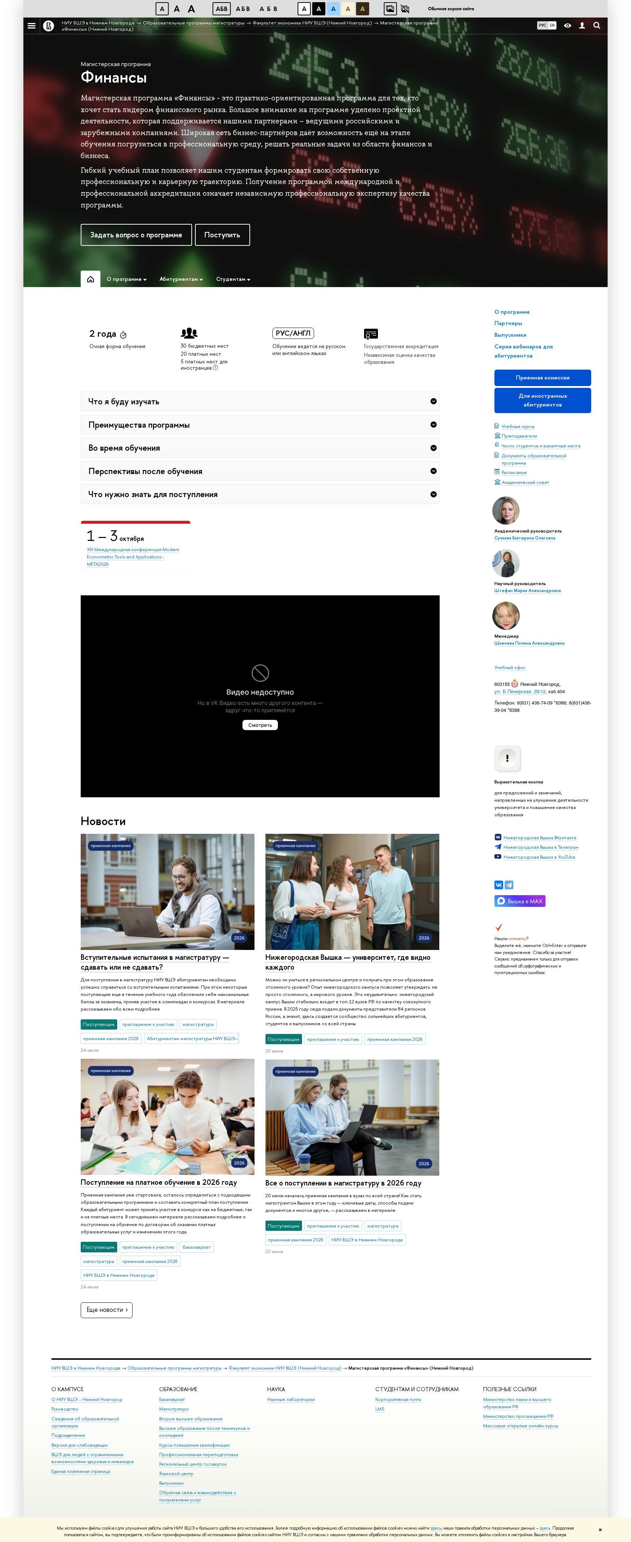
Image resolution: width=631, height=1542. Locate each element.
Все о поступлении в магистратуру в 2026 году (343, 1183)
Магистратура (173, 1409)
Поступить (222, 235)
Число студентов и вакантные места (541, 445)
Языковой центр (176, 1473)
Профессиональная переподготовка (198, 1454)
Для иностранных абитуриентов (543, 400)
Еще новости (105, 1309)
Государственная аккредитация (401, 346)
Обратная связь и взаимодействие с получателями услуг (197, 1496)
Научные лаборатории (291, 1399)
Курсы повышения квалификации (194, 1445)
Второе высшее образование (191, 1419)
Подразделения (68, 1435)
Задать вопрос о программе (136, 235)
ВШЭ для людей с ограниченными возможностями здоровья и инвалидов (92, 1458)
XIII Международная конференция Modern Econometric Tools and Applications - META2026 (133, 556)
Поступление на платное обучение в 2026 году (159, 1182)
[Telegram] (509, 885)
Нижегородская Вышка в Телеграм (541, 847)
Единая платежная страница (80, 1471)
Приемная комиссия (543, 377)
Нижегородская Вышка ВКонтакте (540, 837)
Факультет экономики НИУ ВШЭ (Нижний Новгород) (285, 1368)
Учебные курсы (518, 426)
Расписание (514, 472)
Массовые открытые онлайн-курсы (520, 1426)
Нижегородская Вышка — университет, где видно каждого (348, 962)
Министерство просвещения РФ (518, 1416)
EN (552, 25)
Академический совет (526, 482)
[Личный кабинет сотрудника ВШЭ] (582, 26)
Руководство (65, 1409)
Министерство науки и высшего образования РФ (517, 1403)
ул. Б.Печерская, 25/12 (520, 691)
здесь (436, 1528)
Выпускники (171, 1483)
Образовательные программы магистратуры (174, 1368)
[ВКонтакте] (498, 885)
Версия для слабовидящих (79, 1445)
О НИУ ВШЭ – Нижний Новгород (86, 1399)
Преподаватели (519, 435)
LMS (379, 1409)
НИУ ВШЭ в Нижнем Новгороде (86, 1368)
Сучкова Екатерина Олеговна (524, 538)
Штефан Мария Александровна (527, 590)
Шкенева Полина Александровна (529, 643)
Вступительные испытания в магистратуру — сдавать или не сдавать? (155, 962)
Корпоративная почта (398, 1399)
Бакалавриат (172, 1399)
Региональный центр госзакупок (193, 1464)
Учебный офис (509, 667)
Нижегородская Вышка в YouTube (539, 857)
